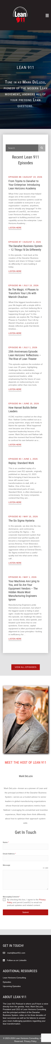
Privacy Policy (30, 1041)
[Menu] (47, 15)
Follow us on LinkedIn (16, 960)
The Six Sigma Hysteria (21, 520)
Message (6, 865)
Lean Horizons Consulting (14, 978)
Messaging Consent (11, 897)
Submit (25, 912)
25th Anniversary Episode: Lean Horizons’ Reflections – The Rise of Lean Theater (24, 355)
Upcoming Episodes (12, 986)
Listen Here (14, 228)
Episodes (7, 982)
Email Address (9, 854)
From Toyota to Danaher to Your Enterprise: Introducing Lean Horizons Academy (24, 184)
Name (6, 842)
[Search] (41, 147)
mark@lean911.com (16, 953)
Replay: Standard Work (21, 463)
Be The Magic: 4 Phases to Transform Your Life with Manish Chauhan (23, 293)
